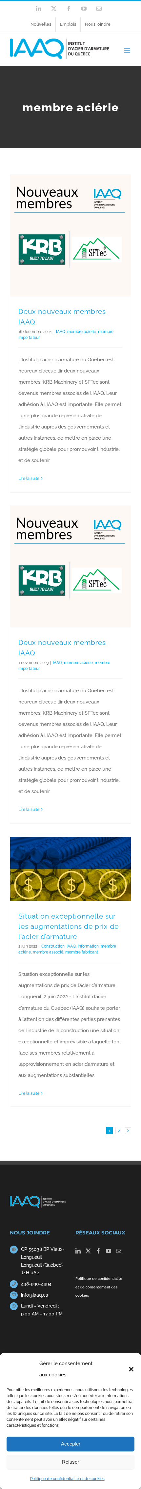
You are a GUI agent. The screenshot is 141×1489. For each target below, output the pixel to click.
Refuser (70, 1462)
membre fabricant (81, 952)
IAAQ (60, 331)
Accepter (70, 1444)
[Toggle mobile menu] (127, 50)
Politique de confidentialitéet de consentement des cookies (98, 1287)
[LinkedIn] (78, 1251)
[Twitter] (88, 1251)
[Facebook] (98, 1251)
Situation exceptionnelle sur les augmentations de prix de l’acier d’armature (68, 926)
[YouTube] (108, 1251)
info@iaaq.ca (34, 1295)
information (88, 946)
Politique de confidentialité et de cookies (67, 1478)
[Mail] (118, 1251)
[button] (131, 1369)
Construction (53, 946)
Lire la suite (28, 478)
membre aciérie (81, 331)
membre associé (48, 952)
